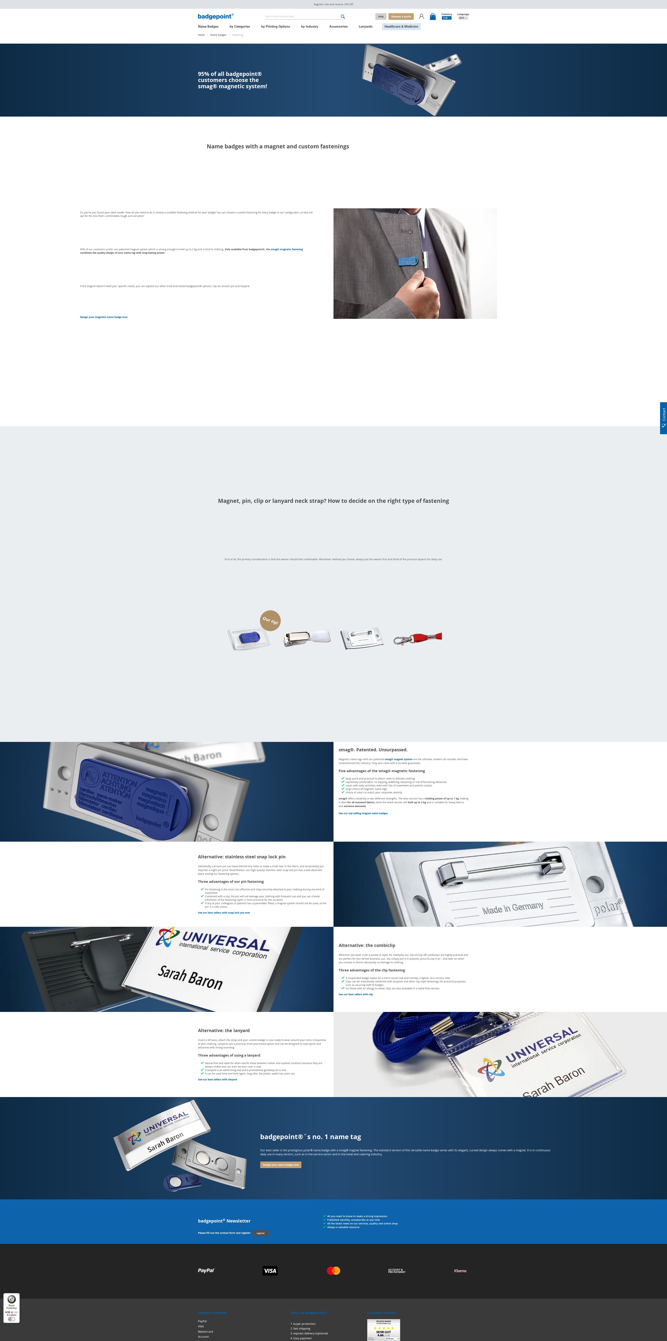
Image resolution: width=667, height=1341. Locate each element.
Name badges (218, 34)
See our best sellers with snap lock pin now (224, 912)
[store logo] (216, 17)
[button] (446, 18)
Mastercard (205, 1332)
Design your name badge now (281, 1164)
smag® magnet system (399, 759)
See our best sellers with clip (356, 994)
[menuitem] (208, 26)
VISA (201, 1326)
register (261, 1233)
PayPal (202, 1321)
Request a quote (401, 16)
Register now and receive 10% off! (333, 4)
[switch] (11, 1319)
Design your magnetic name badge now (103, 317)
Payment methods (212, 1313)
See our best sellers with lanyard (217, 1079)
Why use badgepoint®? (309, 1313)
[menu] (331, 25)
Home (201, 34)
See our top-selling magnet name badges (363, 813)
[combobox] (304, 17)
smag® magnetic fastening (287, 249)
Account (203, 1337)
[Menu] (17, 1295)
